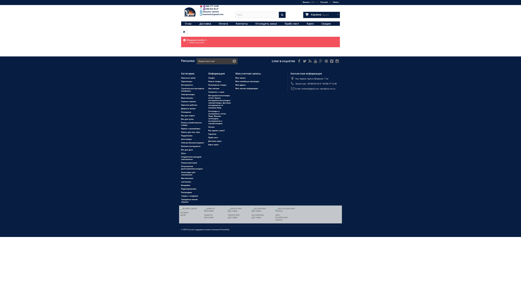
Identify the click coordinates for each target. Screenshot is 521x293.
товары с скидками (189, 196)
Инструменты (187, 85)
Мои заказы (240, 78)
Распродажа (186, 192)
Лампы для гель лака (190, 132)
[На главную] (184, 32)
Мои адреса (240, 85)
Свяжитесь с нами (216, 92)
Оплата (223, 23)
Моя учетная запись (248, 73)
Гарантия (212, 134)
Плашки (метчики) (189, 163)
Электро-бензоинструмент (192, 143)
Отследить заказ (266, 23)
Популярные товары (217, 85)
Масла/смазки (187, 178)
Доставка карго (215, 141)
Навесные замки (188, 78)
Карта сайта (213, 145)
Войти (336, 2)
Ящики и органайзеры (190, 129)
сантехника (186, 182)
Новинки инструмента (190, 146)
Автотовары (186, 139)
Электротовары (188, 94)
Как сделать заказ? (216, 131)
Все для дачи (187, 150)
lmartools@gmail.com (213, 14)
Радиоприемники (188, 189)
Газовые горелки (188, 102)
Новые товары (214, 81)
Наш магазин (213, 88)
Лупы (183, 153)
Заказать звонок (211, 11)
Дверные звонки (188, 109)
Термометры (186, 81)
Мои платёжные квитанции (247, 81)
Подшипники (186, 136)
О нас (188, 23)
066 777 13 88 (212, 6)
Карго (310, 23)
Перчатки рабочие (189, 105)
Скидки (326, 23)
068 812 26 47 (212, 9)
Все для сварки (188, 116)
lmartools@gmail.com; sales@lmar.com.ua (318, 89)
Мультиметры (187, 98)
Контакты (242, 23)
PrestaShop (224, 230)
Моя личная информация (246, 88)
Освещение (186, 112)
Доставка (205, 23)
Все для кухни (187, 119)
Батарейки (185, 185)
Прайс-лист (292, 23)
